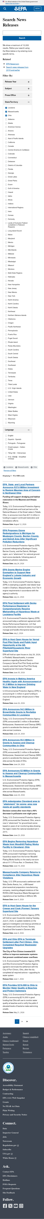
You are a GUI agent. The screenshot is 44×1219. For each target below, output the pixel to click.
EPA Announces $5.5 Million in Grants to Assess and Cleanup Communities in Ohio (18, 743)
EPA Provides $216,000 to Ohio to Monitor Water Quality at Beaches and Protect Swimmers (20, 988)
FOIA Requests (9, 1184)
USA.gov (6, 1154)
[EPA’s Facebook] (5, 1206)
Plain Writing (9, 1110)
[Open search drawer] (5, 8)
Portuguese (7, 1048)
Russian (26, 1048)
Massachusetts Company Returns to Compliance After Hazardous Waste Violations (22, 875)
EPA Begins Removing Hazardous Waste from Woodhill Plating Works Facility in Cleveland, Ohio (21, 844)
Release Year (10, 82)
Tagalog (6, 1052)
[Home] (20, 8)
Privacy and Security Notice (15, 1115)
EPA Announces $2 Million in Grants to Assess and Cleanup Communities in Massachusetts (22, 774)
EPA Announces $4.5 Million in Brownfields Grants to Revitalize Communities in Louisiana (19, 712)
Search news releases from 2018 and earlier (17, 68)
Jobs (5, 1137)
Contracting (8, 1094)
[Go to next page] (22, 1021)
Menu (37, 8)
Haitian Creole (8, 1045)
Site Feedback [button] (9, 1193)
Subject (8, 89)
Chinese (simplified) (30, 1037)
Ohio (35, 467)
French (25, 1041)
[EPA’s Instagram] (21, 1206)
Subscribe (7, 1149)
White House (8, 1158)
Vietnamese (27, 1052)
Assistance (7, 1033)
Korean (25, 1045)
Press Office (10, 95)
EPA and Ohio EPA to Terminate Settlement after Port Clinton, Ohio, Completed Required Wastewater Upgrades (20, 943)
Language (9, 430)
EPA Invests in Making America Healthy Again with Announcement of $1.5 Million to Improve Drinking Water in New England (22, 683)
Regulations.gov (9, 1145)
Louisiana (9, 467)
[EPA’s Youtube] (16, 1206)
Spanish (26, 1033)
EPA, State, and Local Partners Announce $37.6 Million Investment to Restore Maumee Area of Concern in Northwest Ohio (21, 488)
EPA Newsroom (12, 64)
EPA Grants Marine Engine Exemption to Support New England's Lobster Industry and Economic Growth (19, 574)
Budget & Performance (13, 1089)
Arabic (5, 1037)
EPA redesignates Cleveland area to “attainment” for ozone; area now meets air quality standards (21, 804)
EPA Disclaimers (10, 1176)
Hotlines (6, 1180)
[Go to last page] (27, 1021)
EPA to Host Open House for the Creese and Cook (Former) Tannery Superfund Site (21, 908)
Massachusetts (23, 467)
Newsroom (7, 1141)
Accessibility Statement (13, 1085)
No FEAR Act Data (11, 1106)
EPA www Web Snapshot (14, 1098)
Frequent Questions (11, 1188)
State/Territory (11, 102)
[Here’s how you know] (22, 3)
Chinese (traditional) (11, 1041)
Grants (6, 1102)
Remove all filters (10, 470)
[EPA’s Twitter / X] (10, 1206)
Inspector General (11, 1133)
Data (5, 1128)
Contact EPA (8, 1172)
